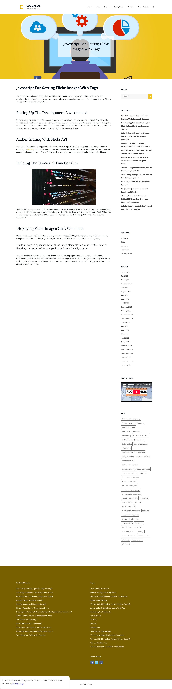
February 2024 (126, 346)
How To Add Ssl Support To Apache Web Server (33, 627)
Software (124, 246)
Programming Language (131, 490)
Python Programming (130, 498)
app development (128, 427)
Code (123, 242)
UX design (125, 540)
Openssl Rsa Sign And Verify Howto (103, 592)
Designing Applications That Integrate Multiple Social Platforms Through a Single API (135, 126)
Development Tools (143, 456)
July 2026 (124, 276)
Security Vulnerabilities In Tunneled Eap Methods (109, 596)
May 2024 (124, 334)
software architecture (130, 515)
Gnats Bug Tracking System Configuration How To (34, 631)
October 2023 (126, 357)
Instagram (142, 473)
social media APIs (128, 507)
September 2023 (127, 361)
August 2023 (125, 365)
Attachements (95, 616)
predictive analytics (129, 486)
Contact (130, 7)
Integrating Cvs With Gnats (100, 612)
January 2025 (126, 311)
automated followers (140, 436)
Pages (106, 7)
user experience (144, 536)
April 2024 (125, 338)
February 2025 (126, 307)
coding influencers (136, 440)
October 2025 (126, 288)
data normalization (141, 444)
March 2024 (125, 342)
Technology (125, 250)
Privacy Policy (118, 7)
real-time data (127, 502)
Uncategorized (126, 254)
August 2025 (125, 291)
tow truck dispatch (129, 536)
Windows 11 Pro (127, 544)
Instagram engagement (130, 477)
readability (144, 498)
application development (131, 431)
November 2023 (127, 353)
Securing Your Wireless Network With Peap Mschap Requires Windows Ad (44, 612)
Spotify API (139, 523)
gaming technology (143, 469)
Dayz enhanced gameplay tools (133, 452)
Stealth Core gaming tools (131, 527)
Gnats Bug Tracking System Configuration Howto (34, 596)
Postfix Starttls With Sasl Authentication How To (34, 616)
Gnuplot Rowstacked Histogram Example (31, 604)
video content (137, 540)
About (98, 7)
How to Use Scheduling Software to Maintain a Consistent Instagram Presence (134, 160)
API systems (139, 423)
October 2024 (126, 322)
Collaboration (127, 444)
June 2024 (125, 330)
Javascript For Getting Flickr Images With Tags (107, 608)
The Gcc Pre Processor (99, 643)
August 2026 (125, 272)
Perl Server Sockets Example (26, 620)
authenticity (126, 436)
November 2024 (127, 319)
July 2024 (124, 326)
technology (139, 532)
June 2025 (125, 299)
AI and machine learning (131, 419)
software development (130, 519)
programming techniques (131, 494)
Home (89, 7)
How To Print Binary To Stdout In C (29, 623)
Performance (95, 627)
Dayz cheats (126, 448)
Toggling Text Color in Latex (100, 631)
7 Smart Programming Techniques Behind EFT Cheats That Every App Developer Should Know (134, 199)
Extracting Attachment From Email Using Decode (34, 592)
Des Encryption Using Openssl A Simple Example (34, 589)
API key (30, 149)
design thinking (128, 456)
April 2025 (125, 303)
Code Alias (33, 5)
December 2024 (127, 315)
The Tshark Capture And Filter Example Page (107, 647)
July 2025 (124, 295)
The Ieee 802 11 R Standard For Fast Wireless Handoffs (110, 604)
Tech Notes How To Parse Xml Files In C (30, 635)
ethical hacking (127, 469)
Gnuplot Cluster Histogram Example (29, 600)
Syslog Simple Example (98, 600)
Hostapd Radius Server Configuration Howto (32, 608)
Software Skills (127, 523)
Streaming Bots (127, 532)
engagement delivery (130, 465)
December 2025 (127, 284)
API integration (127, 423)
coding (124, 440)
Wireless (93, 620)
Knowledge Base (143, 7)
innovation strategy (129, 473)
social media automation (131, 511)
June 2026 (125, 280)
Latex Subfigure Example (99, 589)
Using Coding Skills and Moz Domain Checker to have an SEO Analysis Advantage (135, 136)
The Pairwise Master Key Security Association (107, 635)
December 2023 (127, 350)
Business (124, 238)
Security (138, 502)
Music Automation (129, 481)
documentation (127, 461)
